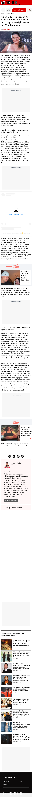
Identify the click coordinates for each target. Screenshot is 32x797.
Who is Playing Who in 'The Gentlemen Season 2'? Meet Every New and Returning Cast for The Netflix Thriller (21, 642)
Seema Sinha (6, 29)
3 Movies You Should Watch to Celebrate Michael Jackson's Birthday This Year (21, 690)
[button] (31, 52)
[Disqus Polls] (16, 533)
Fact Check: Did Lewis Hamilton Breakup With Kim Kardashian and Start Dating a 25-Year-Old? (21, 713)
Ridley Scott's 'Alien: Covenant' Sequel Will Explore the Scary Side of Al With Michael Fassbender (21, 737)
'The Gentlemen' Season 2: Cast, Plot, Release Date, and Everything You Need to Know (21, 654)
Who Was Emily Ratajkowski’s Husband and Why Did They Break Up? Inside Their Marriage (21, 725)
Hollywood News (10, 13)
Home (2, 13)
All (8, 10)
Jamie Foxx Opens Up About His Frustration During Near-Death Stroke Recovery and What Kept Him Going (21, 678)
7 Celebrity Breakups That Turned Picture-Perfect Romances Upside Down (21, 700)
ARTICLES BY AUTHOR (11, 500)
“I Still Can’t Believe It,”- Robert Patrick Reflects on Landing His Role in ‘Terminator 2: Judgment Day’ (21, 666)
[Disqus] (16, 578)
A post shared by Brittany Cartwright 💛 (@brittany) (16, 233)
